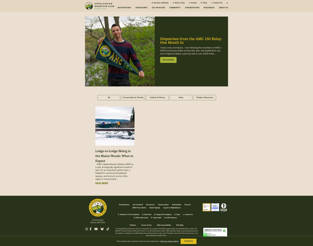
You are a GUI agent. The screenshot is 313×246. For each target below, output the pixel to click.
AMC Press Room (139, 208)
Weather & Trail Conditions (129, 214)
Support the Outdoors (164, 214)
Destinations (124, 205)
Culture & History (157, 97)
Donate (193, 3)
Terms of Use (146, 225)
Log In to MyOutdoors (172, 208)
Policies (133, 225)
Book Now (147, 214)
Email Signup (155, 208)
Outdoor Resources (204, 97)
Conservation (163, 205)
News (181, 97)
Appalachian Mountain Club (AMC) (99, 6)
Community (176, 205)
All (109, 97)
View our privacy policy (169, 241)
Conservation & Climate (133, 97)
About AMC (157, 217)
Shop (204, 3)
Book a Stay (179, 3)
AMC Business (171, 217)
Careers (187, 205)
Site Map (179, 225)
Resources (150, 205)
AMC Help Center (142, 217)
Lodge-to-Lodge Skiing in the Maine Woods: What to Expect (114, 156)
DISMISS (188, 241)
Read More (101, 183)
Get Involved (138, 205)
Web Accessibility (164, 225)
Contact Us (217, 3)
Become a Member (161, 3)
